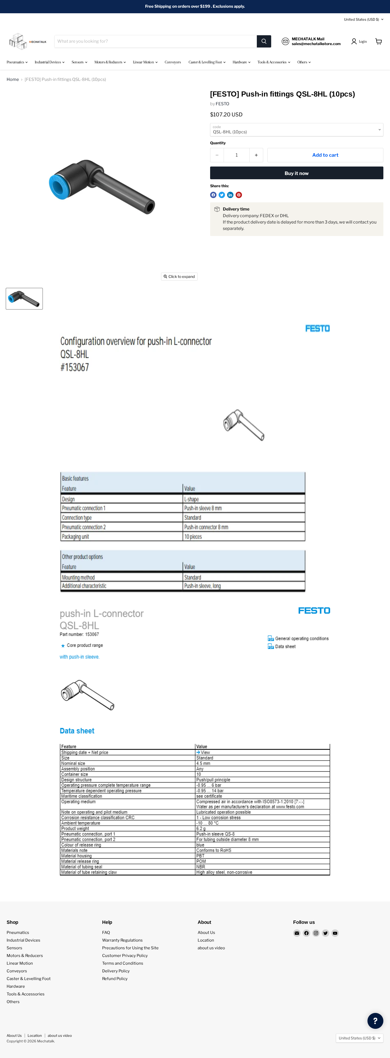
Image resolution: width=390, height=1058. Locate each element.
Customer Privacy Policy (125, 955)
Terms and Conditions (122, 963)
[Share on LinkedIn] (230, 195)
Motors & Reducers (108, 62)
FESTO (222, 103)
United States (361, 19)
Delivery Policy (116, 971)
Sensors (78, 62)
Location (206, 940)
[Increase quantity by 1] (256, 155)
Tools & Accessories (272, 62)
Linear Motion (144, 62)
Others (302, 62)
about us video (211, 948)
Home (13, 79)
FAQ (106, 932)
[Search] (264, 41)
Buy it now (297, 173)
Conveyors (173, 62)
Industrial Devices (48, 62)
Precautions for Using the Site (130, 948)
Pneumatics (16, 62)
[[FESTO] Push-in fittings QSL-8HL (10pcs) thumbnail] (24, 298)
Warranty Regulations (122, 940)
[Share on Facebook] (213, 195)
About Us (206, 932)
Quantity (218, 143)
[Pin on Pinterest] (239, 195)
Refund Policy (115, 978)
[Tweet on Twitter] (222, 195)
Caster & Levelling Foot (206, 62)
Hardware (240, 62)
